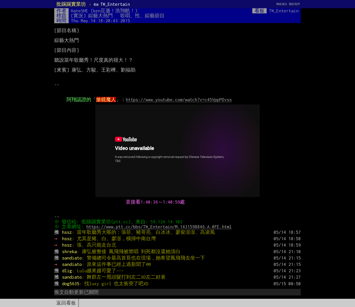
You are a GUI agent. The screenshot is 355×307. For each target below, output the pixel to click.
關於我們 (294, 4)
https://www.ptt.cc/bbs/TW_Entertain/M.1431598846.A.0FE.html (159, 226)
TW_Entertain (111, 4)
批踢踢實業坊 (71, 4)
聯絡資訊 (281, 4)
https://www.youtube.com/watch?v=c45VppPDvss (179, 99)
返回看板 (66, 303)
